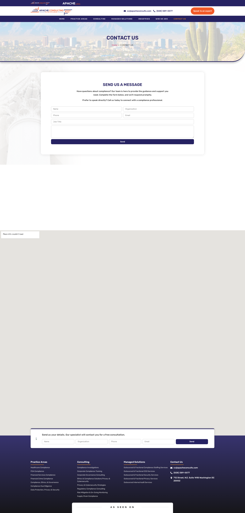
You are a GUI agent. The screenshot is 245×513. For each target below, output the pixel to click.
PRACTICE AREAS (79, 19)
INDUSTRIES (144, 19)
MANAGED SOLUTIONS (121, 19)
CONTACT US (180, 19)
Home (62, 19)
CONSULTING (99, 19)
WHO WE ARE (162, 19)
